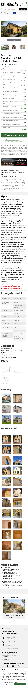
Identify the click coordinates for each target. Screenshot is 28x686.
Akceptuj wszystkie (20, 684)
